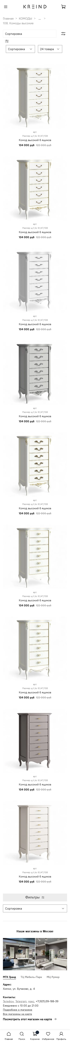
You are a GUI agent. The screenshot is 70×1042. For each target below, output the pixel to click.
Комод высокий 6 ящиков (35, 140)
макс (31, 1001)
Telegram (21, 1001)
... (39, 18)
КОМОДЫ (25, 18)
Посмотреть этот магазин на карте (27, 1019)
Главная (8, 18)
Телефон (8, 1001)
